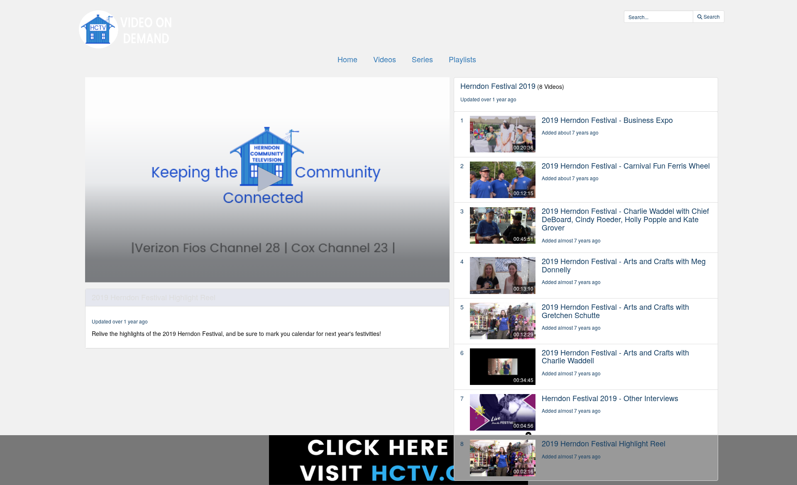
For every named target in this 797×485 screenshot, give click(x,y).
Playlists (462, 59)
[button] (267, 179)
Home (347, 59)
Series (422, 59)
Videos (384, 59)
